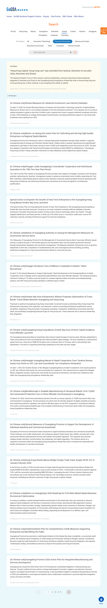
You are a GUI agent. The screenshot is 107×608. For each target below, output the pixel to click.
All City (13, 31)
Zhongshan (43, 35)
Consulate (60, 46)
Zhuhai (64, 31)
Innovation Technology (41, 41)
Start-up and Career (82, 41)
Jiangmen (54, 35)
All (28, 41)
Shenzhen (54, 31)
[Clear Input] (70, 52)
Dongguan (92, 31)
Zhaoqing (64, 35)
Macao (33, 31)
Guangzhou (43, 31)
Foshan (73, 31)
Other (50, 46)
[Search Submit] (76, 52)
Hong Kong (23, 31)
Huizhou (82, 31)
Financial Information (63, 41)
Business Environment (35, 46)
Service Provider (74, 46)
